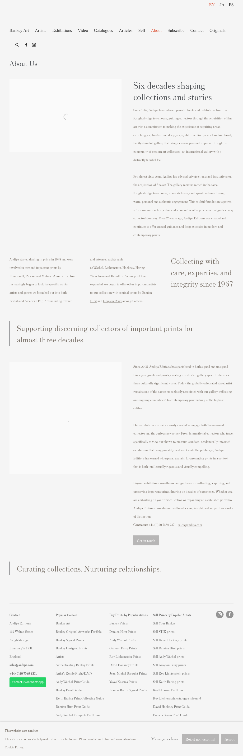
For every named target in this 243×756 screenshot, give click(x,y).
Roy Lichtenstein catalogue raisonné (177, 698)
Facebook (26, 45)
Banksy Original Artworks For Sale (79, 631)
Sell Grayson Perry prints (169, 665)
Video (83, 30)
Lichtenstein (113, 267)
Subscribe (176, 30)
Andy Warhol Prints (122, 640)
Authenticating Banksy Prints (75, 665)
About (156, 30)
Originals (217, 30)
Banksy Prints (118, 623)
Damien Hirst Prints (122, 631)
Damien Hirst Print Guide (73, 706)
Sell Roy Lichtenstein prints (171, 673)
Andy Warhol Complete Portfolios (78, 715)
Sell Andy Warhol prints (168, 656)
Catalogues (103, 30)
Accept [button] (230, 739)
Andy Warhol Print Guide (72, 682)
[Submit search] (17, 43)
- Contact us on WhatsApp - (27, 682)
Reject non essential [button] (200, 739)
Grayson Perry (112, 301)
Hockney (128, 267)
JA (222, 4)
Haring (140, 267)
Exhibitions (62, 30)
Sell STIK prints (163, 631)
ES (231, 4)
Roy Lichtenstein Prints (125, 656)
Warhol (98, 267)
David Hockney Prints (123, 665)
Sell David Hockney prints (170, 640)
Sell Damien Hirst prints (169, 648)
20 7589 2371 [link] (28, 673)
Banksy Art (19, 30)
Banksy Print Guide (69, 690)
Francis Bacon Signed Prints (128, 690)
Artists (40, 30)
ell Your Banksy (165, 623)
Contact (197, 30)
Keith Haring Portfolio (168, 690)
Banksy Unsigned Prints (71, 648)
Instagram (34, 45)
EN (212, 4)
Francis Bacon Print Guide (170, 715)
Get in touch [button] (146, 540)
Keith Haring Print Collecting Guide (80, 698)
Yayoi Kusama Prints (123, 682)
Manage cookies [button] (164, 738)
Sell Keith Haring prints (168, 682)
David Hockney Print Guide (171, 706)
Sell (141, 30)
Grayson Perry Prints (123, 648)
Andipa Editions (26, 14)
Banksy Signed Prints (70, 640)
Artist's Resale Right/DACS (74, 673)
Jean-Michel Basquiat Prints (128, 673)
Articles (125, 30)
